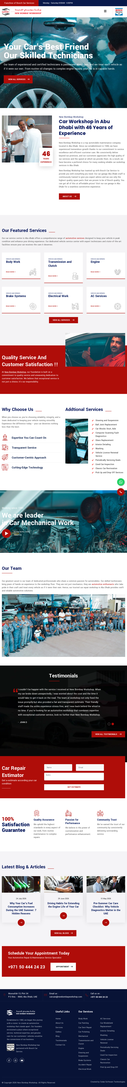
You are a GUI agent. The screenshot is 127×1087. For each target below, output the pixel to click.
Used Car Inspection (108, 1055)
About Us (59, 1023)
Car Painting (83, 1023)
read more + (11, 272)
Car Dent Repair (85, 1027)
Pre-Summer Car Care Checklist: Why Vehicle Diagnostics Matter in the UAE (105, 908)
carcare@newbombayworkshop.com (65, 996)
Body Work (83, 1018)
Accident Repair (85, 1064)
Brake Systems (84, 1060)
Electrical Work (84, 1069)
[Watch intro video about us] (6, 533)
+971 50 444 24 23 (26, 967)
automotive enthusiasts (103, 584)
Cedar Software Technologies (112, 1081)
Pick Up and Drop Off (109, 1067)
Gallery (58, 1031)
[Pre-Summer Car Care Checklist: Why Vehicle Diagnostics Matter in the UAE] (106, 884)
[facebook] (9, 1060)
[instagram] (15, 1060)
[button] (109, 724)
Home (58, 1018)
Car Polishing (84, 1031)
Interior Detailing (107, 1030)
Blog (57, 1036)
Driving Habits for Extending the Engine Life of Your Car (63, 905)
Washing (103, 1035)
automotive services (75, 238)
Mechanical (83, 1036)
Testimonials (61, 1040)
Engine (81, 1048)
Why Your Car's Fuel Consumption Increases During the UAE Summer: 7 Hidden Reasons (21, 908)
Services (59, 1027)
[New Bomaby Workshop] (21, 11)
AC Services (105, 1018)
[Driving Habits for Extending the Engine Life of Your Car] (63, 884)
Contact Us (60, 1044)
